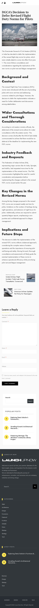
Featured (4, 517)
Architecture (5, 507)
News (3, 527)
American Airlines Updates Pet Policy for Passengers (23, 292)
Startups (4, 530)
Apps (3, 504)
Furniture (4, 521)
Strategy (4, 534)
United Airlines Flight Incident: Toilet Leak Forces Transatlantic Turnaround (15, 278)
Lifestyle (4, 524)
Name (4, 348)
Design (4, 511)
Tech (3, 537)
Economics (5, 514)
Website (4, 366)
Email (4, 357)
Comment (5, 321)
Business (4, 576)
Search (7, 398)
